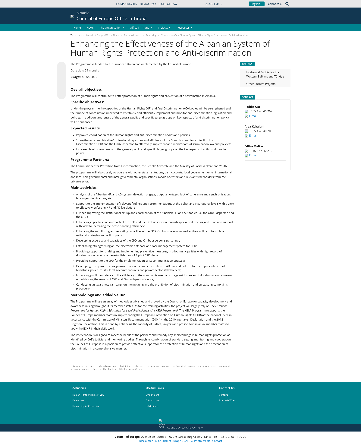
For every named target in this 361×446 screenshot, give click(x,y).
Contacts (223, 394)
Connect (273, 4)
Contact (217, 441)
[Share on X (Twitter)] (61, 73)
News (90, 27)
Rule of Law (168, 4)
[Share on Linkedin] (61, 88)
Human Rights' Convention (86, 406)
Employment (152, 394)
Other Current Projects (260, 84)
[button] (180, 428)
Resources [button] (183, 27)
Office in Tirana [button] (139, 27)
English (256, 4)
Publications (152, 406)
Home (77, 27)
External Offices (227, 400)
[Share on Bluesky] (61, 66)
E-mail (253, 116)
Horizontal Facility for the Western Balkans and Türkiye (265, 74)
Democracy (148, 4)
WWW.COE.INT (80, 3)
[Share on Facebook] (61, 81)
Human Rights (126, 4)
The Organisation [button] (110, 27)
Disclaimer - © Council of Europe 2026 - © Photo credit (175, 441)
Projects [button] (163, 27)
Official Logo (152, 400)
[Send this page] (61, 95)
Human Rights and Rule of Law (88, 394)
